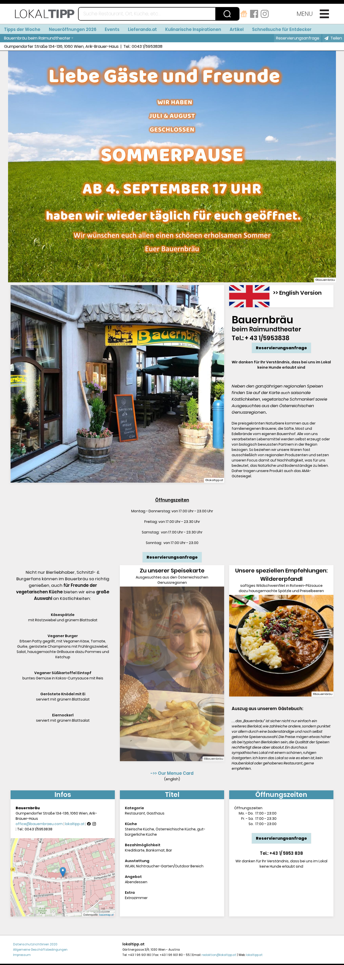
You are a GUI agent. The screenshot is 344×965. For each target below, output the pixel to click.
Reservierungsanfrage (297, 38)
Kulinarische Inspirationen (193, 29)
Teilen (336, 38)
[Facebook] (88, 824)
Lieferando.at (142, 29)
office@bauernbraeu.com (39, 824)
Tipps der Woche (22, 29)
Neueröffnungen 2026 (72, 29)
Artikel (237, 29)
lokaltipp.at (75, 824)
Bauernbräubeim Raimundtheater (37, 38)
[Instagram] (94, 824)
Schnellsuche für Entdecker (282, 29)
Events (112, 29)
